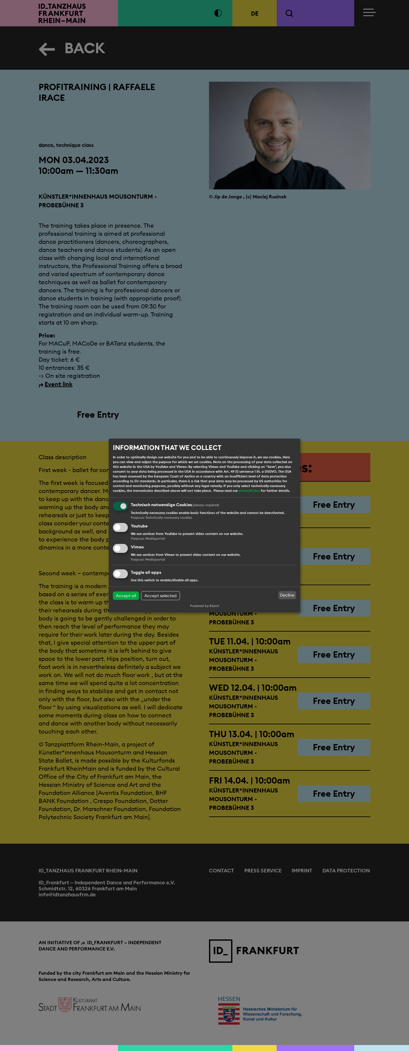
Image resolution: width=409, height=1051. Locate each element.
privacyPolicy (249, 491)
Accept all (126, 595)
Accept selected (160, 595)
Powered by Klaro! (204, 606)
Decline (287, 595)
